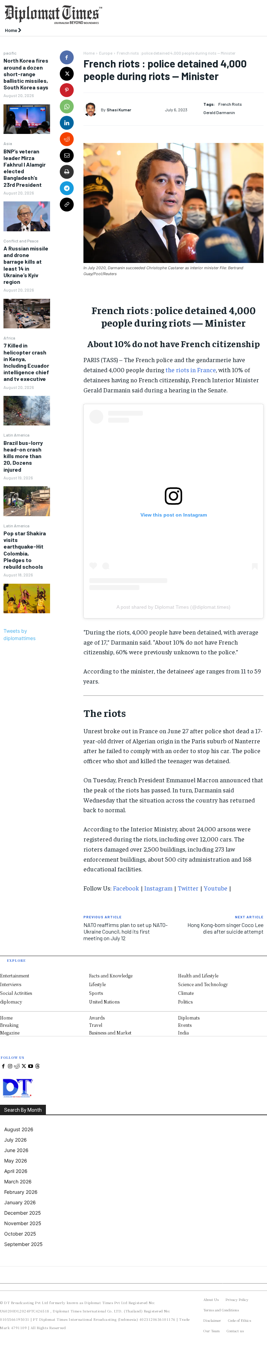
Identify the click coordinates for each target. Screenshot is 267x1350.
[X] (67, 74)
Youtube (215, 888)
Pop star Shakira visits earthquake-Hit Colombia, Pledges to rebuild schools (24, 550)
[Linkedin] (67, 123)
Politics (185, 1002)
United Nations (104, 1002)
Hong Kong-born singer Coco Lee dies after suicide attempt (225, 928)
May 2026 (15, 1161)
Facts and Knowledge (110, 975)
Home (89, 52)
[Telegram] (67, 188)
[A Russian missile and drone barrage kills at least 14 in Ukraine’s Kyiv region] (26, 314)
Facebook (126, 888)
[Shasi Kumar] (92, 110)
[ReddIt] (67, 139)
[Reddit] (17, 1066)
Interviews (10, 984)
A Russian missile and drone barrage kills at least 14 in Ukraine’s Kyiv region (25, 265)
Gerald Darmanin (219, 112)
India (183, 1033)
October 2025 (20, 1234)
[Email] (67, 155)
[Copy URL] (67, 204)
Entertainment (14, 975)
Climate (186, 993)
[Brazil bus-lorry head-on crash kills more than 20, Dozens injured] (26, 501)
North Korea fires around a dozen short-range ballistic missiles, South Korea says (25, 73)
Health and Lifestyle (198, 975)
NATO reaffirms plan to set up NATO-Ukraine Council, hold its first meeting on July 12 (125, 931)
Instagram (158, 888)
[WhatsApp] (67, 106)
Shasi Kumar (119, 109)
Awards (97, 1018)
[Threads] (37, 1066)
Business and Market (110, 1033)
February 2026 (21, 1192)
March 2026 (18, 1181)
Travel (95, 1025)
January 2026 (20, 1202)
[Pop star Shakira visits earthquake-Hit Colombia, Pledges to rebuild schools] (26, 599)
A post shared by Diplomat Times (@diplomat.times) (173, 607)
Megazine (9, 1033)
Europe (105, 52)
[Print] (67, 172)
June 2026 (16, 1150)
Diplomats (189, 1018)
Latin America (16, 434)
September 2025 (23, 1244)
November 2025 (22, 1223)
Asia (7, 143)
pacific (9, 52)
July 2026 (15, 1140)
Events (185, 1025)
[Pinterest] (67, 90)
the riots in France (190, 370)
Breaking (9, 1025)
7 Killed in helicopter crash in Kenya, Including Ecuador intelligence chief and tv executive (26, 362)
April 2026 (15, 1171)
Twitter (188, 888)
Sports (96, 993)
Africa (9, 337)
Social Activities (16, 993)
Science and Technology (203, 984)
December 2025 (22, 1213)
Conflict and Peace (20, 240)
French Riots (230, 104)
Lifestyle (97, 984)
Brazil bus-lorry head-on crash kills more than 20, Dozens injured (23, 456)
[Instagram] (10, 1066)
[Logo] (100, 14)
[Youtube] (30, 1066)
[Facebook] (67, 57)
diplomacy (11, 1002)
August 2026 (18, 1129)
